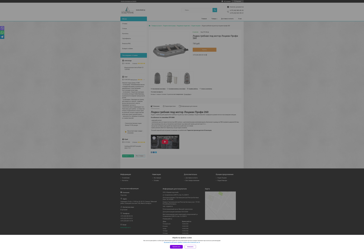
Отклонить (190, 246)
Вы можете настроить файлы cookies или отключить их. (181, 242)
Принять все (176, 246)
